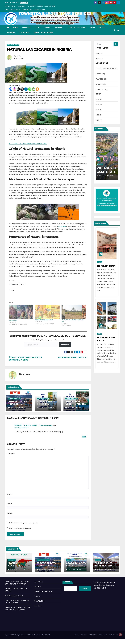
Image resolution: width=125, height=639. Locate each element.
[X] (22, 89)
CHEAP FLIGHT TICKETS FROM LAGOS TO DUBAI (105, 566)
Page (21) (99, 58)
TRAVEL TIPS (24, 33)
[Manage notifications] (120, 634)
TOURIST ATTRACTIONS (76, 28)
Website (9, 513)
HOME (15, 28)
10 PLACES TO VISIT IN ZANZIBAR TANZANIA (76, 404)
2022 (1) (99, 115)
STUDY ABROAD (27, 9)
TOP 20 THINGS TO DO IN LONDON (46, 404)
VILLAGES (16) (101, 79)
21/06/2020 (102, 269)
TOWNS (47, 28)
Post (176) (99, 53)
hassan (112, 269)
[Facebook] (10, 89)
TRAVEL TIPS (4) (102, 89)
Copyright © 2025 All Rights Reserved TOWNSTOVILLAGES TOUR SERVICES (27, 635)
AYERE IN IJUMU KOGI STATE (106, 172)
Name (9, 494)
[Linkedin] (26, 89)
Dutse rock (62, 226)
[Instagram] (14, 89)
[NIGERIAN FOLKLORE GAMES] (47, 312)
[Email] (33, 89)
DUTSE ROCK (13, 320)
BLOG (37, 28)
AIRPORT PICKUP (10, 6)
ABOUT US (83, 635)
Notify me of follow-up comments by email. (23, 523)
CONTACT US (93, 635)
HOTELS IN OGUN (106, 266)
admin (18, 56)
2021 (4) (99, 120)
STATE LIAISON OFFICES (43, 33)
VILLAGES (58, 28)
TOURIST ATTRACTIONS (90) (107, 68)
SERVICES (26, 28)
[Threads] (18, 89)
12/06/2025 (71, 569)
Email (9, 504)
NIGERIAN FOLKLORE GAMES (44, 320)
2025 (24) (99, 104)
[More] (37, 89)
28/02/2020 (102, 344)
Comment (11, 453)
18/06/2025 (42, 569)
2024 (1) (99, 110)
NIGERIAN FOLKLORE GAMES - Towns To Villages (33, 425)
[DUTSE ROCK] (21, 312)
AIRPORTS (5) (101, 84)
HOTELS (102, 28)
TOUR (6, 9)
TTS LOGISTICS (15, 9)
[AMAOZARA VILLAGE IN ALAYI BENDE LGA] (74, 312)
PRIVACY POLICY (114, 635)
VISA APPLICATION (39, 9)
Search (66, 582)
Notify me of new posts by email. (20, 528)
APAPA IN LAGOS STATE (75, 564)
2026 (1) (99, 99)
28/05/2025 (100, 569)
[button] (114, 30)
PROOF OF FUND (49, 6)
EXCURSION (21, 6)
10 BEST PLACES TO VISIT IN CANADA (17, 404)
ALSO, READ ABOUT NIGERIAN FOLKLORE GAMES (28, 144)
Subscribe (65, 345)
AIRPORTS (11, 33)
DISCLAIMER (103, 635)
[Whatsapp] (29, 89)
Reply (84, 436)
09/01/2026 (14, 569)
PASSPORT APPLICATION (35, 6)
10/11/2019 (102, 175)
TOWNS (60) (100, 74)
